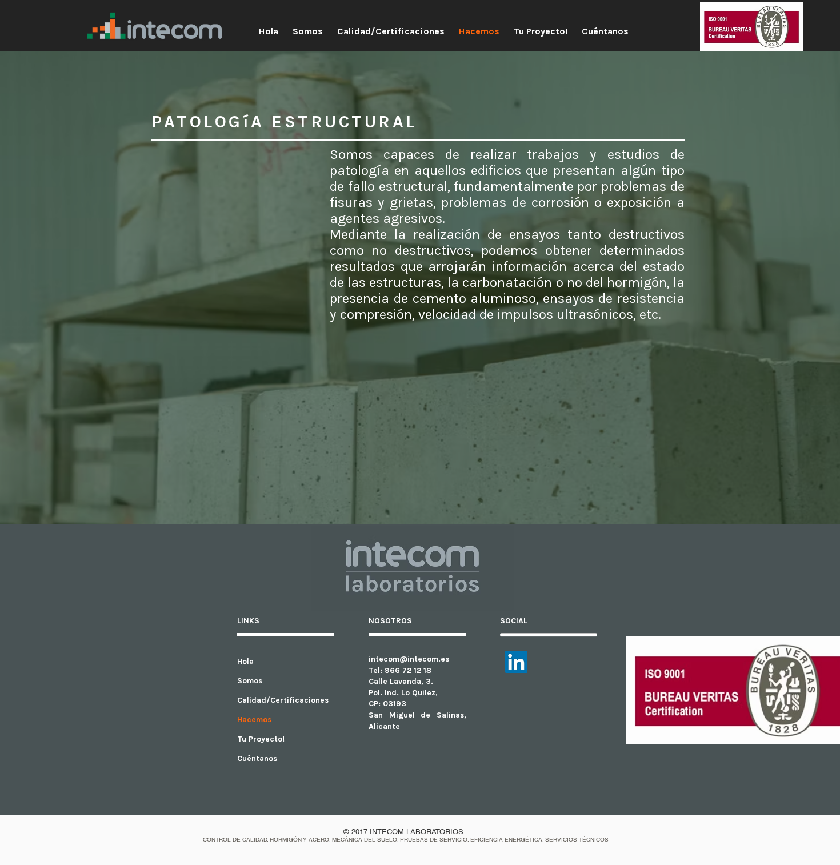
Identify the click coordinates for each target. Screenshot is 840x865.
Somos (249, 681)
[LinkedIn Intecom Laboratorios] (516, 662)
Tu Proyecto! (261, 739)
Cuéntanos (257, 758)
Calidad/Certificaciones (283, 700)
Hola (245, 661)
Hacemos (254, 719)
